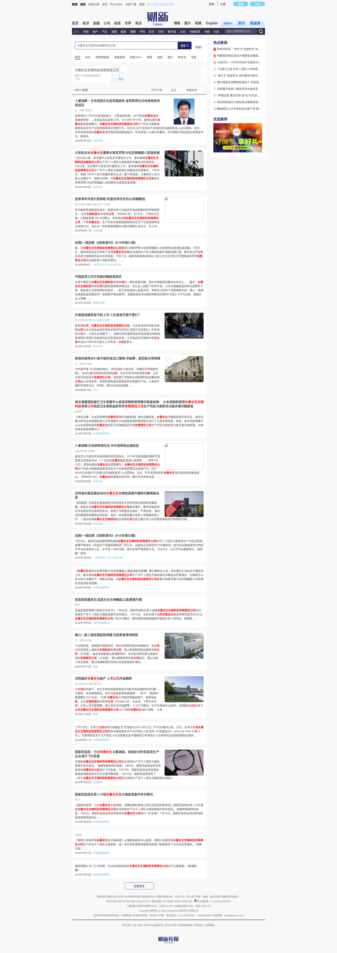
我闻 (83, 4)
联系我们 (199, 925)
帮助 (142, 4)
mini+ (228, 23)
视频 (198, 23)
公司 (107, 23)
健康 (133, 31)
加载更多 (139, 886)
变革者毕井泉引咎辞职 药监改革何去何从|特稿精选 (110, 199)
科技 (86, 31)
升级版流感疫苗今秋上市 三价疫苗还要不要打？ (108, 315)
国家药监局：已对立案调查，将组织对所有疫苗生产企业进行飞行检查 (117, 754)
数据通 (255, 23)
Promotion (116, 4)
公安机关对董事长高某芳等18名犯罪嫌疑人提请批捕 (117, 152)
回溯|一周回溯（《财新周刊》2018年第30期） (106, 535)
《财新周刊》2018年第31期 (106, 264)
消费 (114, 31)
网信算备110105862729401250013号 (172, 901)
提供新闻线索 (185, 925)
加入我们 (138, 925)
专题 (207, 31)
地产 (95, 31)
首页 (75, 23)
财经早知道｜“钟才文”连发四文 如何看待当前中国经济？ (251, 49)
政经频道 (98, 140)
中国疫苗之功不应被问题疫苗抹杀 (98, 276)
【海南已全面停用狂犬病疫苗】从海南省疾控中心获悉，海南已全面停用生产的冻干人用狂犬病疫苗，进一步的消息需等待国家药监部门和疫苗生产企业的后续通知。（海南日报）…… (139, 844)
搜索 (183, 45)
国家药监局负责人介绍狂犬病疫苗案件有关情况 (114, 794)
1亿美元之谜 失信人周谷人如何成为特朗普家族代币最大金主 (253, 69)
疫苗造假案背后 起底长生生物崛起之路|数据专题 (108, 599)
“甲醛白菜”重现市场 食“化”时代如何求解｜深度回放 (248, 95)
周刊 (241, 23)
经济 (85, 23)
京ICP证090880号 (116, 901)
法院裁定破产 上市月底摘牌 (103, 678)
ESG (161, 31)
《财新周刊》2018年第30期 (107, 557)
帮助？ (199, 47)
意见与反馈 (171, 925)
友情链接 (210, 925)
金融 (96, 23)
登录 (211, 4)
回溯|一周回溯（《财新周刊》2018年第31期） (106, 242)
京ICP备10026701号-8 (138, 901)
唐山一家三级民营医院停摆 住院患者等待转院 (106, 635)
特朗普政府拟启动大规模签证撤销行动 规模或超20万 (249, 55)
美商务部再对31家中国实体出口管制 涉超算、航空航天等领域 (117, 358)
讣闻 (216, 31)
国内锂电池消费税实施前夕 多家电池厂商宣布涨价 (247, 82)
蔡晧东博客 (99, 302)
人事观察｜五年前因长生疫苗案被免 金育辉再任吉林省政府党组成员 (117, 103)
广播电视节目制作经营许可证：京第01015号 (149, 906)
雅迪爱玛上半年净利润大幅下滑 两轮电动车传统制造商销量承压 (255, 108)
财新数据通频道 (101, 433)
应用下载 (131, 4)
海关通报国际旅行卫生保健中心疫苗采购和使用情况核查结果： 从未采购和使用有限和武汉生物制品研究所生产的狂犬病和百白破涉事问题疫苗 (139, 404)
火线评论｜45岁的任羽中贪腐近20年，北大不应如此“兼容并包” (255, 62)
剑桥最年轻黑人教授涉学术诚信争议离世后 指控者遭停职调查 (254, 89)
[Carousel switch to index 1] (252, 148)
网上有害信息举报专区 (161, 4)
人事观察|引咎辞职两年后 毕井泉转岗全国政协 (107, 445)
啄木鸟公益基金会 (154, 925)
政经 (117, 23)
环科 (142, 31)
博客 (177, 23)
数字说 (172, 31)
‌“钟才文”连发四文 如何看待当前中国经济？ (243, 75)
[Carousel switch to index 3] (259, 148)
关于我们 (127, 925)
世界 (128, 23)
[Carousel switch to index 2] (255, 148)
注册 (223, 4)
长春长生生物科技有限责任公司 (97, 70)
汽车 (104, 31)
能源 (124, 31)
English (212, 23)
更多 (76, 31)
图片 (187, 23)
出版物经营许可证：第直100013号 (193, 906)
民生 (151, 31)
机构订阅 (93, 4)
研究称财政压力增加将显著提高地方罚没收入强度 (247, 102)
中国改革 (194, 31)
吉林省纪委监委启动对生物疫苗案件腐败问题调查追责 (117, 495)
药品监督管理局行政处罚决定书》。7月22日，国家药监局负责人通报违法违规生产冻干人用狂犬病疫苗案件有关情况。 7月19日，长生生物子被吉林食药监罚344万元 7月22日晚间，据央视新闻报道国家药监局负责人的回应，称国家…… (138, 614)
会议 (104, 4)
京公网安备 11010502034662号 (214, 901)
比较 (182, 31)
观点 (138, 23)
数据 (74, 4)
